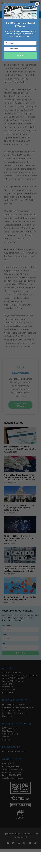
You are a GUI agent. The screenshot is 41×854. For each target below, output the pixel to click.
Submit (20, 55)
